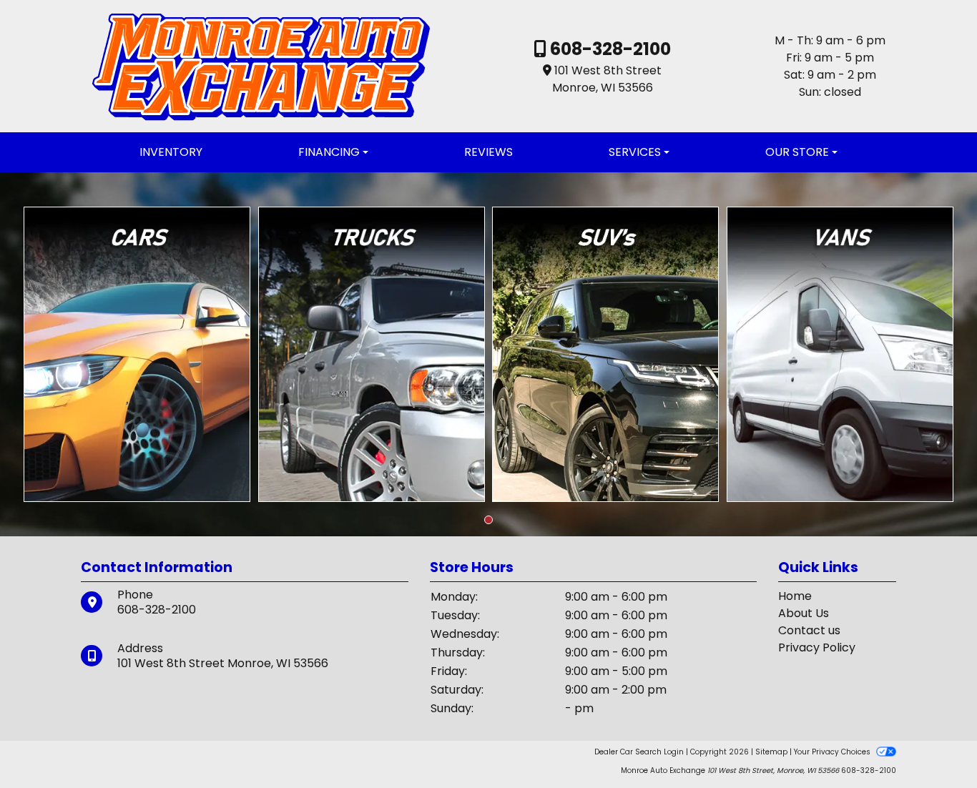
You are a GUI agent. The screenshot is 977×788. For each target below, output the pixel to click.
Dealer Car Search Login (639, 752)
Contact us (809, 630)
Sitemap (771, 752)
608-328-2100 (608, 49)
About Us (803, 613)
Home (795, 596)
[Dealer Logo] (261, 65)
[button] (488, 520)
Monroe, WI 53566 (602, 87)
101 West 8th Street (608, 70)
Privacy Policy (816, 647)
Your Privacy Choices (833, 752)
